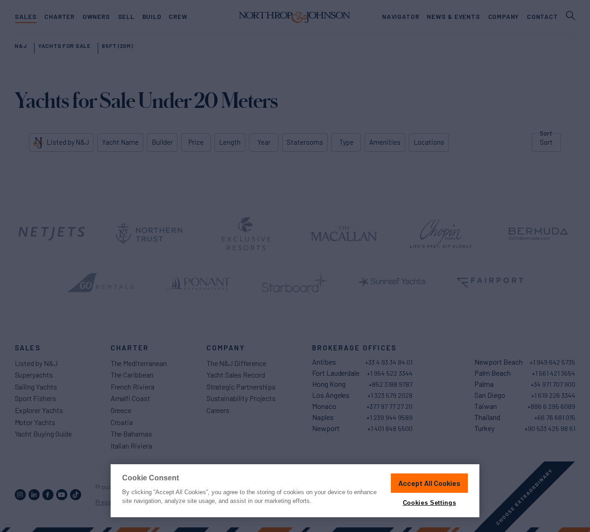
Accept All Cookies (429, 483)
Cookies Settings (429, 502)
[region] (295, 490)
